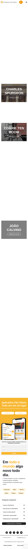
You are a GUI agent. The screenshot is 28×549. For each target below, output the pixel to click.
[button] (14, 505)
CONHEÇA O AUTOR (14, 36)
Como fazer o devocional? (10, 515)
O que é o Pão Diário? (8, 505)
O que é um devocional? (9, 512)
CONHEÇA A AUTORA (14, 19)
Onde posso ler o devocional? (10, 518)
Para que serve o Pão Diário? (10, 508)
